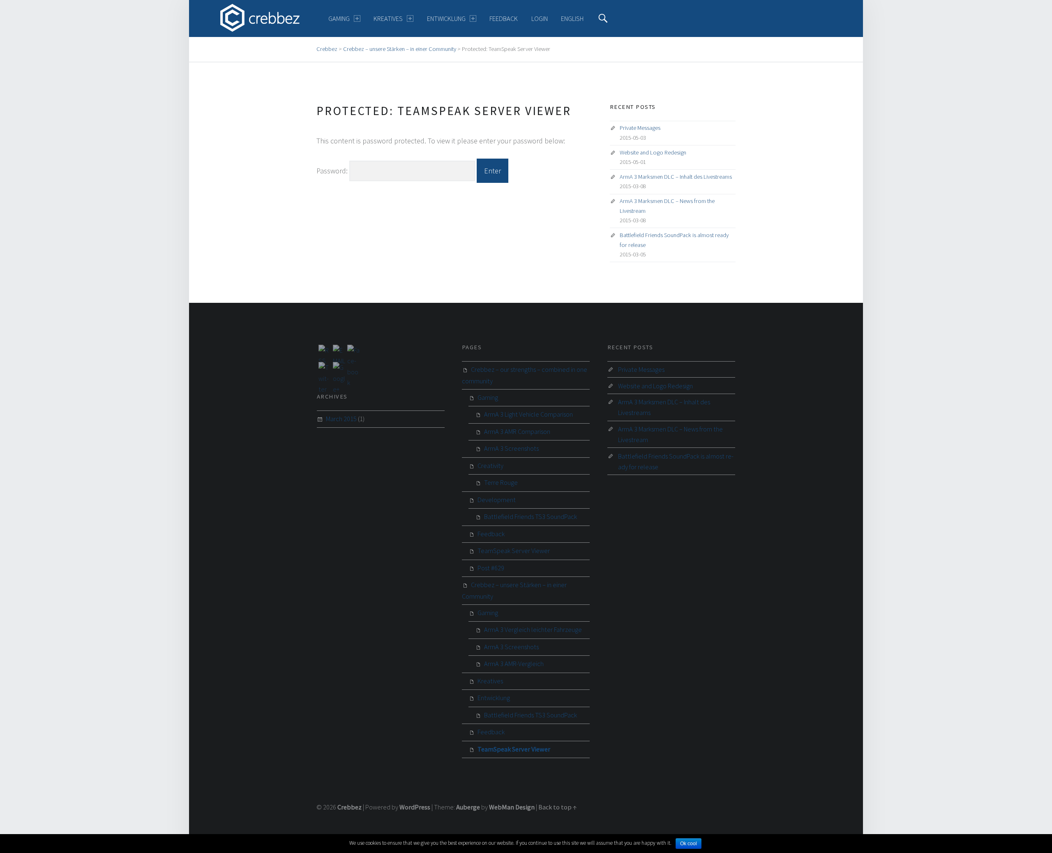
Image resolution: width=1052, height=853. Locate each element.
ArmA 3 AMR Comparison (517, 431)
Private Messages (640, 127)
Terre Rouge (501, 482)
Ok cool (688, 843)
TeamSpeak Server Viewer (514, 550)
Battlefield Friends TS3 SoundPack (530, 516)
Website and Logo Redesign (653, 152)
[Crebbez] (260, 18)
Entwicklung (446, 18)
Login (539, 18)
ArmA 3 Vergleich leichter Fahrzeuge (533, 629)
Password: (332, 170)
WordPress (414, 807)
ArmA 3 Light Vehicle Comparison (528, 414)
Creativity (490, 465)
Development (497, 500)
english (572, 18)
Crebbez (349, 807)
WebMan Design (512, 807)
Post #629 (491, 568)
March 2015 (341, 419)
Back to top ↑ (557, 807)
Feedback (503, 18)
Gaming (339, 18)
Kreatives (388, 18)
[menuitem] (344, 18)
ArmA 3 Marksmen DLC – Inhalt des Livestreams (676, 176)
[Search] (603, 18)
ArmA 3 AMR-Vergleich (514, 663)
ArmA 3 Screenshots (511, 448)
